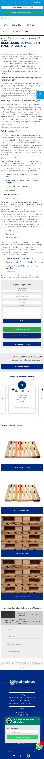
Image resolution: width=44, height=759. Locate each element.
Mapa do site (22, 743)
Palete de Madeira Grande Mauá (18, 186)
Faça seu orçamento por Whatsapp (22, 12)
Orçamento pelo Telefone (22, 335)
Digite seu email (22, 293)
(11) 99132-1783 (23, 712)
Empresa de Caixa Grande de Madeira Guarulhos (24, 262)
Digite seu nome (22, 288)
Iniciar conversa (23, 737)
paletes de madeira (24, 38)
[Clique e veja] (22, 682)
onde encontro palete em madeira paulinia (6, 40)
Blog (5, 31)
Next (42, 399)
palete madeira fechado (34, 38)
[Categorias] (26, 31)
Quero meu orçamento (22, 366)
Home (5, 25)
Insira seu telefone (13, 728)
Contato (17, 31)
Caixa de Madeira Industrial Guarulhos (20, 258)
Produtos (29, 25)
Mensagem (22, 305)
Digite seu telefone (22, 299)
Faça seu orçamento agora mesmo (22, 7)
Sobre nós (16, 25)
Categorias (14, 38)
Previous (2, 399)
